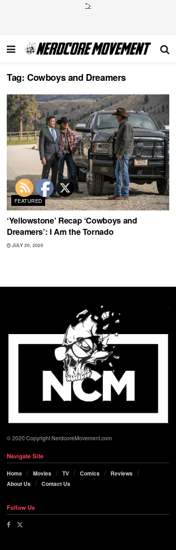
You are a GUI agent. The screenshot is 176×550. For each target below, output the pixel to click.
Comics (90, 473)
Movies (42, 473)
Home (14, 473)
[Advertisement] (88, 21)
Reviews (122, 473)
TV (65, 473)
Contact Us (56, 484)
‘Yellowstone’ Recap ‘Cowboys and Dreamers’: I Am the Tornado (72, 226)
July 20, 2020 (27, 245)
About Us (19, 484)
